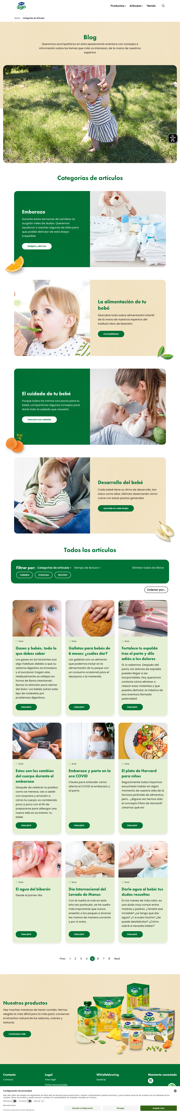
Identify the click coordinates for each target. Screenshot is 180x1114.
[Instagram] (150, 1080)
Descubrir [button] (26, 707)
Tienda (151, 6)
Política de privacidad (56, 1084)
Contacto (8, 1079)
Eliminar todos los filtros (148, 568)
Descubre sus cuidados (39, 419)
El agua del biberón (33, 889)
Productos (117, 6)
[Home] (21, 6)
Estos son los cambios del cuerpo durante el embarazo (35, 776)
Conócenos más (17, 1034)
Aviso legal (50, 1079)
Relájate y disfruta (37, 246)
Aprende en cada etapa (115, 508)
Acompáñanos (111, 333)
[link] (37, 618)
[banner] (90, 6)
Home (17, 18)
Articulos (135, 6)
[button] (163, 5)
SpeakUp (101, 1079)
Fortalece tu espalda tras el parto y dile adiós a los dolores (140, 653)
